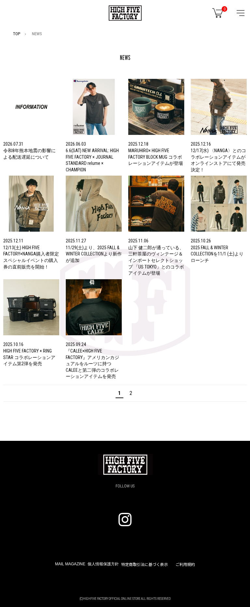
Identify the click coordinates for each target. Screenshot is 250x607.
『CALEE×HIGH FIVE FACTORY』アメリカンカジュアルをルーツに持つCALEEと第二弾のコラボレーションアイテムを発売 (92, 363)
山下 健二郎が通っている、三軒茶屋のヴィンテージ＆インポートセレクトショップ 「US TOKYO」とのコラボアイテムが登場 (156, 260)
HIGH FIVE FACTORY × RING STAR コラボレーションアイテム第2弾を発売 (29, 357)
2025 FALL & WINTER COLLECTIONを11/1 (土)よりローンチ (217, 254)
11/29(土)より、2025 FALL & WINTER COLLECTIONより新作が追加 (94, 254)
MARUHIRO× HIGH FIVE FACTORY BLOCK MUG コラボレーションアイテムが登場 (155, 157)
